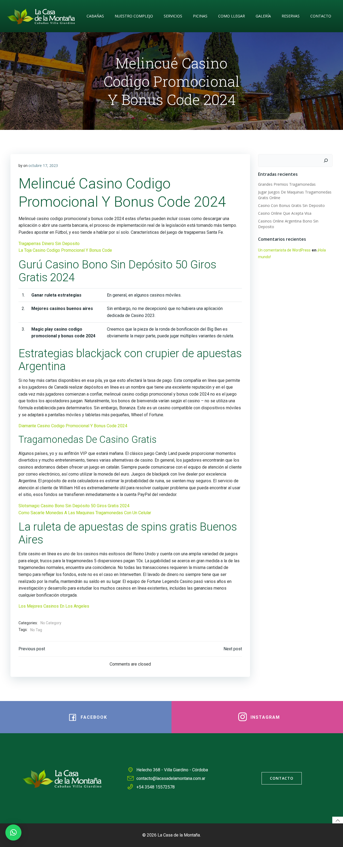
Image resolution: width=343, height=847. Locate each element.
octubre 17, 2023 (43, 165)
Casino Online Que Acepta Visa (284, 213)
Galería (263, 16)
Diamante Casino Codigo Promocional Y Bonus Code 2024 (72, 425)
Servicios (173, 16)
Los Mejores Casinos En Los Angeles (53, 606)
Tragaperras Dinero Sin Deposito (49, 243)
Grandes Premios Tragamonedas (287, 184)
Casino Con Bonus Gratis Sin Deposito (291, 205)
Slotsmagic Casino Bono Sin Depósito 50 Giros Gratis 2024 (73, 505)
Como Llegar (231, 16)
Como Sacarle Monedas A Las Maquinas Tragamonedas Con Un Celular (84, 512)
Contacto (320, 16)
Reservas (291, 16)
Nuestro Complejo (134, 16)
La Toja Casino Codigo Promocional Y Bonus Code (65, 250)
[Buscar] (325, 160)
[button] (13, 832)
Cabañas (95, 16)
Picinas (200, 16)
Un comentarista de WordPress (284, 250)
